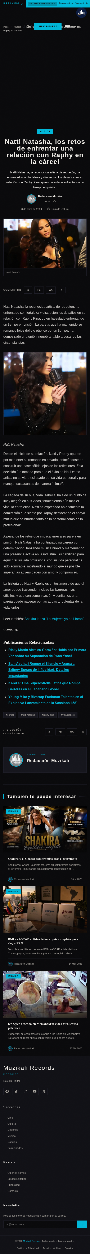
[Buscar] (28, 26)
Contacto (13, 1191)
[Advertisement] (45, 82)
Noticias (12, 1142)
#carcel (10, 715)
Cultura (12, 1123)
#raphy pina (48, 715)
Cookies (69, 1248)
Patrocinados (15, 1148)
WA (51, 290)
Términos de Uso (51, 1248)
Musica (45, 131)
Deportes (13, 1129)
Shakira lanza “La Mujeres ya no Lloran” (54, 619)
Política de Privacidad (28, 1248)
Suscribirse (48, 26)
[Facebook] (7, 1091)
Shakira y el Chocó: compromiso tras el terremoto (42, 858)
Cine (10, 1117)
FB (39, 290)
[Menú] (67, 26)
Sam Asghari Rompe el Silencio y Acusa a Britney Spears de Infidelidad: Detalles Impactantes (41, 669)
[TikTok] (16, 1091)
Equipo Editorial (17, 1178)
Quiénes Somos (17, 1172)
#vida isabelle (68, 715)
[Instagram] (25, 1091)
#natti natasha (28, 715)
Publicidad (14, 1185)
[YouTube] (35, 1091)
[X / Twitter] (44, 1091)
